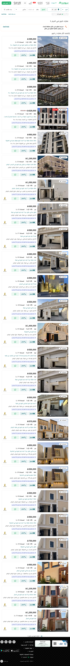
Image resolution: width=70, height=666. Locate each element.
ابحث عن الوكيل (48, 3)
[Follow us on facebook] (14, 643)
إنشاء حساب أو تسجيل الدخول (17, 3)
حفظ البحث (3, 14)
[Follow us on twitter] (10, 643)
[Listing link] (35, 47)
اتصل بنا (31, 651)
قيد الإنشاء (31, 9)
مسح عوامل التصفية (11, 14)
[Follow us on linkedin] (6, 643)
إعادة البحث (6, 27)
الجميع (43, 9)
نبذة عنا (31, 645)
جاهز (37, 9)
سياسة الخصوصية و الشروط (26, 654)
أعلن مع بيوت (24, 645)
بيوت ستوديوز (28, 648)
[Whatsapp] (15, 55)
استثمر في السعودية (38, 3)
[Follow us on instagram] (2, 643)
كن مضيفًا (30, 3)
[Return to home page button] (63, 3)
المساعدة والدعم (29, 642)
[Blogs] (54, 3)
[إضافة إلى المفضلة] (39, 56)
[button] (65, 10)
